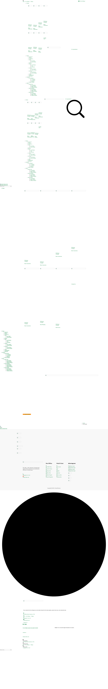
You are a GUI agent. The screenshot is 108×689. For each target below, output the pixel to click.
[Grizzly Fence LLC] (4, 184)
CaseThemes (58, 488)
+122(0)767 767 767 (26, 647)
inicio (84, 423)
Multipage (30, 24)
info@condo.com (26, 636)
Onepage (29, 25)
